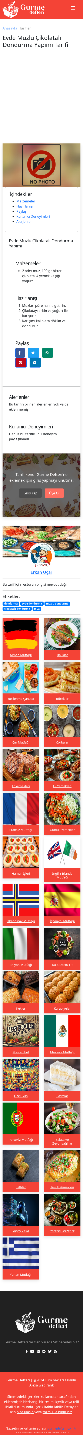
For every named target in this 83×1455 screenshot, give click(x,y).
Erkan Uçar (41, 572)
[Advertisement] (41, 100)
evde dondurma (32, 603)
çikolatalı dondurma (17, 608)
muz (37, 608)
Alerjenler (24, 221)
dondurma (11, 603)
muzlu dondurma (57, 603)
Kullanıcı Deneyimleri (33, 216)
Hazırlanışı (24, 206)
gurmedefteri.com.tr (62, 1428)
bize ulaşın (25, 1412)
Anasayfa (10, 28)
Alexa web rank (41, 1385)
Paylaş (21, 211)
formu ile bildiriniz (57, 1412)
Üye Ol (54, 493)
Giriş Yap (30, 493)
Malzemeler (25, 201)
